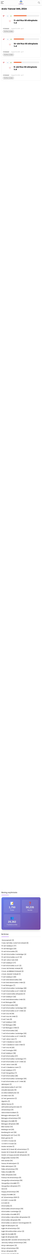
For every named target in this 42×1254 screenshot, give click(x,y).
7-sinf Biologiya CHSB (9, 1028)
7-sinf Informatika (7, 1031)
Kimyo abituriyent (7, 1245)
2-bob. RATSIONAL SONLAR (10, 968)
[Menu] (2, 2)
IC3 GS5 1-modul (7, 1200)
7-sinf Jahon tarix (7, 1039)
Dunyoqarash (6, 940)
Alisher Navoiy (6, 1104)
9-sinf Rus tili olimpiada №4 (25, 68)
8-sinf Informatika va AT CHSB (12, 1062)
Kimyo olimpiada (7, 1251)
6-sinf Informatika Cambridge (12, 1008)
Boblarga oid (6, 1129)
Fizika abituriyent (7, 1166)
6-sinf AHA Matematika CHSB (12, 999)
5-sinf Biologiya (7, 985)
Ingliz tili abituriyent (8, 1226)
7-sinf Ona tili (6, 1047)
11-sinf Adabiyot (7, 963)
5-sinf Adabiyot (7, 977)
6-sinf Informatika (7, 1005)
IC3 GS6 (4, 1203)
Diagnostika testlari (8, 1158)
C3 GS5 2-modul (7, 1141)
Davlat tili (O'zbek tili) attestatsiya (13, 1149)
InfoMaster (6, 28)
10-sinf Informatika (8, 951)
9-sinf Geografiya (7, 1073)
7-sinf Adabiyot (7, 1022)
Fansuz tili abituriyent (9, 1163)
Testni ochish (8, 31)
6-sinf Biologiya (7, 1002)
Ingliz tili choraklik (7, 1234)
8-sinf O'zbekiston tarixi (9, 1067)
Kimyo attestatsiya (8, 1248)
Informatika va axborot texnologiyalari (15, 1223)
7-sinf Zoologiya (7, 1050)
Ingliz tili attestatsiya (9, 1228)
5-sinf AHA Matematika (9, 980)
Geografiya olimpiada (9, 1186)
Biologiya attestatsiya (9, 1118)
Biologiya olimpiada (8, 1124)
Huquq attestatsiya (8, 1192)
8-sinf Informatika (7, 1056)
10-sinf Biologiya (7, 949)
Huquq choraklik (7, 1194)
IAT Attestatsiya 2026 (9, 1197)
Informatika (5, 1206)
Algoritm (4, 1101)
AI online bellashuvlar (8, 1093)
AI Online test (6, 1096)
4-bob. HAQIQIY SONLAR (9, 974)
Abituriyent (5, 1084)
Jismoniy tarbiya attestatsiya (12, 1243)
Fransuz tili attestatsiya (10, 1178)
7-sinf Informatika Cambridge (12, 1033)
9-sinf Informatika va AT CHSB (12, 1081)
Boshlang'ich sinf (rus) (9, 1135)
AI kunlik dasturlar (7, 1090)
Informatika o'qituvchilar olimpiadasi (14, 1217)
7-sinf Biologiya (7, 1025)
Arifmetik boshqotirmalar (10, 1107)
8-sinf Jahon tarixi (7, 1064)
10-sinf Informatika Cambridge (12, 954)
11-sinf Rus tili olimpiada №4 (25, 21)
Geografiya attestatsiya (10, 1180)
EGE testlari (5, 1161)
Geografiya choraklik (8, 1183)
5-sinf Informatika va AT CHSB (12, 991)
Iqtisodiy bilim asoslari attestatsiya (14, 1240)
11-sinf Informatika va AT (10, 966)
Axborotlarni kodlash (8, 1113)
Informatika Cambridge (9, 1211)
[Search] (39, 2)
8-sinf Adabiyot (7, 1053)
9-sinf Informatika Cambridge (12, 1079)
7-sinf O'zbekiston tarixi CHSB (12, 1045)
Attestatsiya (6, 1110)
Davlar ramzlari (6, 1146)
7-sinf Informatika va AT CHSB (12, 1036)
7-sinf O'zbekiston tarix (9, 1042)
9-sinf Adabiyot (7, 1070)
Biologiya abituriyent (8, 1115)
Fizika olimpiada (7, 1175)
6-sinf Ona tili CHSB (8, 1016)
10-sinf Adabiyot (7, 946)
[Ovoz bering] (11, 16)
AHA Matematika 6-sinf (9, 1087)
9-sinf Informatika (7, 1076)
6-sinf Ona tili (6, 1014)
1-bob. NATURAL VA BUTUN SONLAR (13, 943)
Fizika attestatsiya (8, 1169)
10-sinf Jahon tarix (8, 960)
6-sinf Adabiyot (7, 997)
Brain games (6, 1138)
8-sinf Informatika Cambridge (12, 1059)
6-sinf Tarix (5, 1019)
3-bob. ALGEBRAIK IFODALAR (11, 971)
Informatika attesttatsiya (10, 1209)
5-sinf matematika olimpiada (12, 994)
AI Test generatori (8, 1098)
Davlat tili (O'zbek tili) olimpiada (12, 1152)
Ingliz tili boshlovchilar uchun (11, 1231)
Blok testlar (5, 1127)
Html (3, 1189)
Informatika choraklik (8, 1214)
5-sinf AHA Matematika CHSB (12, 982)
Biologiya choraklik (7, 1121)
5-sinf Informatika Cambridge (12, 988)
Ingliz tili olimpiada (8, 1237)
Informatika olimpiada (9, 1220)
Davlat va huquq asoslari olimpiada (14, 1155)
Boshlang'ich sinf (7, 1132)
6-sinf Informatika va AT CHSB (12, 1011)
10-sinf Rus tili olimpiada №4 (26, 44)
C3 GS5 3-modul (7, 1144)
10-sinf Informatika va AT (10, 957)
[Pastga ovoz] (7, 16)
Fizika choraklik (6, 1172)
